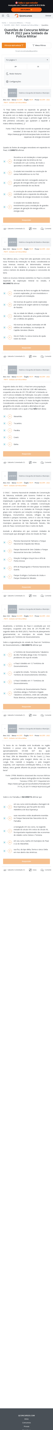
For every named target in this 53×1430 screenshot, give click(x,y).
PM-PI (31, 100)
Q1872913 (12, 242)
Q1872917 (12, 729)
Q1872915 (12, 476)
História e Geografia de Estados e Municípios (34, 93)
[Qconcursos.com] (23, 15)
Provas (26, 1426)
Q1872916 (12, 609)
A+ (16, 66)
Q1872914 (12, 370)
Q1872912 (12, 93)
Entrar (48, 15)
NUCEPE (19, 100)
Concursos (26, 1422)
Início (26, 1419)
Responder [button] (26, 220)
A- (38, 66)
